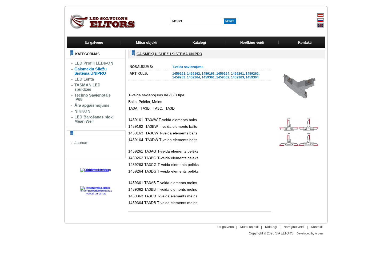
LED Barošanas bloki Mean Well (94, 119)
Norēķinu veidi (294, 227)
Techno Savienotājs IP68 (92, 97)
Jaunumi (81, 143)
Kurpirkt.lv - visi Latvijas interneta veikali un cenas (96, 189)
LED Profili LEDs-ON (93, 63)
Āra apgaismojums (91, 105)
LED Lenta (84, 79)
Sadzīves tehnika (96, 170)
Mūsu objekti (249, 227)
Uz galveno (94, 42)
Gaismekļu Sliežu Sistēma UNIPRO (90, 71)
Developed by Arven (310, 233)
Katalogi (271, 227)
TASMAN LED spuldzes (87, 87)
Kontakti (317, 227)
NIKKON (82, 111)
